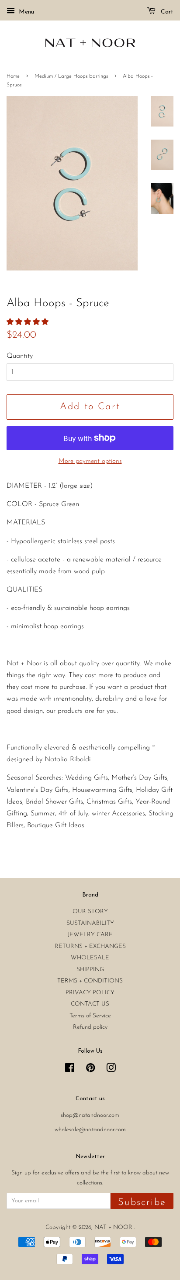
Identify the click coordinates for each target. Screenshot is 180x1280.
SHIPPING (90, 969)
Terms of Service (90, 1016)
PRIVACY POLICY (90, 993)
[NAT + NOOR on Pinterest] (90, 1070)
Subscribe (142, 1203)
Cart (166, 12)
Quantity (20, 356)
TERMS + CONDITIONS (90, 981)
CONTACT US (90, 1004)
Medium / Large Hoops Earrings (71, 76)
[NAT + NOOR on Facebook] (70, 1070)
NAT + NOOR (114, 1227)
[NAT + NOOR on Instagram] (111, 1070)
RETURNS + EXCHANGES (90, 946)
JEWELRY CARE (90, 935)
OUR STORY (90, 911)
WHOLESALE (90, 958)
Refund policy (90, 1027)
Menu (25, 12)
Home (13, 76)
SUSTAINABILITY (90, 923)
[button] (29, 322)
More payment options (90, 461)
